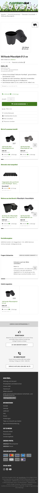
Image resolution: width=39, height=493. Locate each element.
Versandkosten (14, 69)
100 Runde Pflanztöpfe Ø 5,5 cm (9, 302)
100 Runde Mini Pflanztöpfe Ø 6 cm (8, 147)
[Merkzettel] (22, 7)
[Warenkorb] (29, 7)
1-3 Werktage (15, 94)
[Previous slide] (4, 145)
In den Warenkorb (20, 104)
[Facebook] (7, 469)
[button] (35, 24)
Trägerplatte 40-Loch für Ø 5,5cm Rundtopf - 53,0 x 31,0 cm (10, 182)
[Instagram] (4, 469)
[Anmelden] (16, 7)
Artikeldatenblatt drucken (10, 116)
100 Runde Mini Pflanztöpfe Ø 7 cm (26, 147)
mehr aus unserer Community (28, 255)
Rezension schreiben (17, 62)
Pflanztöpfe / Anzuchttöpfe (25, 198)
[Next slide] (35, 145)
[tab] (2, 160)
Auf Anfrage (13, 188)
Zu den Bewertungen (19, 345)
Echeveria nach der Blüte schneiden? (21, 262)
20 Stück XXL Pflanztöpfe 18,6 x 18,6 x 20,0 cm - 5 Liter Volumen (9, 216)
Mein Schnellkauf (8, 118)
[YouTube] (10, 469)
